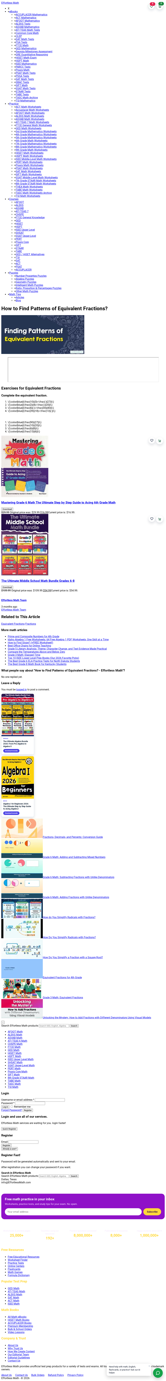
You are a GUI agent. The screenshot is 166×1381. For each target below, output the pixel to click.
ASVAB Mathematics (27, 26)
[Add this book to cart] (159, 440)
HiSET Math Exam (26, 57)
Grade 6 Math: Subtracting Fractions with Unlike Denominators (78, 877)
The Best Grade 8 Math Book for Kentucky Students (37, 664)
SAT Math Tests (25, 79)
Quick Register (9, 1129)
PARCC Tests (23, 66)
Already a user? (10, 1149)
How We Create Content (21, 1351)
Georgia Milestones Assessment (34, 51)
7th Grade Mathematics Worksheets (36, 143)
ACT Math (13, 1300)
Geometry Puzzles (26, 282)
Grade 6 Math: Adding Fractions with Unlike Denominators (76, 897)
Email (4, 1141)
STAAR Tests (23, 91)
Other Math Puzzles (27, 291)
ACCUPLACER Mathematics (31, 14)
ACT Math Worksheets (28, 106)
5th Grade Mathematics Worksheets (36, 137)
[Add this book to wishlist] (152, 440)
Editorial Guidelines (19, 1357)
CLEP (19, 36)
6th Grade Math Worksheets (31, 140)
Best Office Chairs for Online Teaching (29, 645)
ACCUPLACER (24, 269)
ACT (18, 263)
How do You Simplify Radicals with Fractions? (69, 917)
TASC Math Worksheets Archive (34, 192)
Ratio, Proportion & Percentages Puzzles (38, 288)
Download (7, 509)
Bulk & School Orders (20, 1329)
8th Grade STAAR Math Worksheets (36, 183)
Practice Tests (16, 1263)
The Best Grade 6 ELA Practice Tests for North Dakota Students (44, 661)
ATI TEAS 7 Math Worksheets (32, 122)
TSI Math (13, 1087)
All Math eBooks (17, 1316)
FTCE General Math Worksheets (34, 125)
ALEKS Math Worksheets (30, 116)
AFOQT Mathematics (28, 20)
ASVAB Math (15, 1037)
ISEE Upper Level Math (21, 1059)
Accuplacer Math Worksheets (32, 109)
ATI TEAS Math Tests (28, 30)
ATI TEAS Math (16, 1291)
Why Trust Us (15, 1348)
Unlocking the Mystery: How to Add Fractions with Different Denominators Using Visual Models (97, 1017)
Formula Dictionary (19, 1275)
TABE (19, 251)
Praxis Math (23, 70)
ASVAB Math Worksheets (30, 119)
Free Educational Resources (23, 1256)
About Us (13, 1345)
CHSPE (20, 214)
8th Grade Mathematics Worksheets (36, 146)
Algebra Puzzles (25, 279)
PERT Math (14, 1068)
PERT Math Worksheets (29, 162)
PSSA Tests (22, 76)
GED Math (13, 1050)
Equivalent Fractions (13, 623)
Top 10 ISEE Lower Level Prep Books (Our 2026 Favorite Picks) (43, 658)
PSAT (19, 266)
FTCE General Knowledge (30, 217)
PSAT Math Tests (26, 73)
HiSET (19, 223)
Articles (20, 297)
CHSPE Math (15, 1043)
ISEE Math (14, 1303)
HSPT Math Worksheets (29, 156)
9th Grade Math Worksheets (31, 149)
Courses (13, 199)
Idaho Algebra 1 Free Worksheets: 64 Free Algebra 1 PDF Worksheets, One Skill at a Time (58, 639)
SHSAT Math (15, 1062)
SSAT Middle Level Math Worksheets (37, 177)
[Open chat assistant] (158, 1373)
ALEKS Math (15, 1034)
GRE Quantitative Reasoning (32, 54)
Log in (5, 1107)
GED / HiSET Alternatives (30, 254)
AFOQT (20, 202)
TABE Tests (22, 94)
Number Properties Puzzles (31, 275)
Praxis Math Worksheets (29, 165)
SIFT (18, 245)
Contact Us (14, 1360)
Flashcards (14, 1269)
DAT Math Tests (25, 39)
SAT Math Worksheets (28, 171)
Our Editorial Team (18, 1354)
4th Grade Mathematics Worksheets (36, 134)
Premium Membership (20, 1326)
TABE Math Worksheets (29, 189)
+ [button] (8, 11)
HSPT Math (22, 60)
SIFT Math (22, 85)
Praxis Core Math (17, 1071)
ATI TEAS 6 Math (17, 1040)
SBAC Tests (22, 82)
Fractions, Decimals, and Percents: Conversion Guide (73, 837)
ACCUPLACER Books (19, 1323)
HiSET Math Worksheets (29, 152)
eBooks (13, 11)
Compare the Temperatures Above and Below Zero (36, 651)
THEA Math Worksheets (29, 186)
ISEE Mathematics (26, 63)
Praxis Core (22, 242)
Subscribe (152, 1211)
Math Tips (15, 294)
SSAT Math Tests (26, 88)
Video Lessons (16, 1332)
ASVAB (20, 208)
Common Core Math (27, 33)
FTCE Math (22, 45)
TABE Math (14, 1080)
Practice (13, 103)
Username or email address (17, 1099)
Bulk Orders (37, 1375)
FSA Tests (21, 42)
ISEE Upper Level (25, 229)
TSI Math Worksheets (28, 196)
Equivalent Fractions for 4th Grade (62, 977)
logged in (21, 689)
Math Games (15, 1272)
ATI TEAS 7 (22, 211)
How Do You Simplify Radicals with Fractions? (69, 937)
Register (28, 1110)
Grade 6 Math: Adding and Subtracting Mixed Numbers (74, 857)
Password (7, 1103)
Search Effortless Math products (19, 1025)
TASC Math (14, 1083)
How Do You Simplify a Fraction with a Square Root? (73, 957)
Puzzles (13, 272)
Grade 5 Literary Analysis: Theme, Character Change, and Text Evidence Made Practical (57, 648)
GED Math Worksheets (28, 128)
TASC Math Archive (27, 97)
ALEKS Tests (23, 23)
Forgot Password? (11, 1110)
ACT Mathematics (26, 17)
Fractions (30, 623)
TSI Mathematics (25, 100)
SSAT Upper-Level (26, 235)
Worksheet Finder (18, 1259)
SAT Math (13, 1297)
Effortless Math (10, 2)
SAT (18, 260)
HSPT (19, 226)
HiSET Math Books (18, 1319)
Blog (18, 300)
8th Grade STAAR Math (21, 1077)
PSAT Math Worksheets (29, 168)
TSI (18, 257)
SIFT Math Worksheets (29, 174)
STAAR (20, 248)
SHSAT (20, 232)
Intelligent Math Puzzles (29, 285)
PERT (19, 239)
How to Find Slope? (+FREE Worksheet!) (30, 642)
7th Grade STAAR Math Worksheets (36, 180)
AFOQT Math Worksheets (30, 113)
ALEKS (20, 205)
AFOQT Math (15, 1031)
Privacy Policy (75, 1375)
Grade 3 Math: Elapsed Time (24, 654)
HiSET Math (15, 1053)
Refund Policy (56, 1375)
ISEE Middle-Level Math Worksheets (36, 159)
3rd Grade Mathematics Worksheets (36, 131)
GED (18, 220)
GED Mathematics (26, 48)
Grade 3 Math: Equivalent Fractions (63, 997)
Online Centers (16, 1266)
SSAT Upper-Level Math (21, 1065)
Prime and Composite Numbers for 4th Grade (33, 636)
